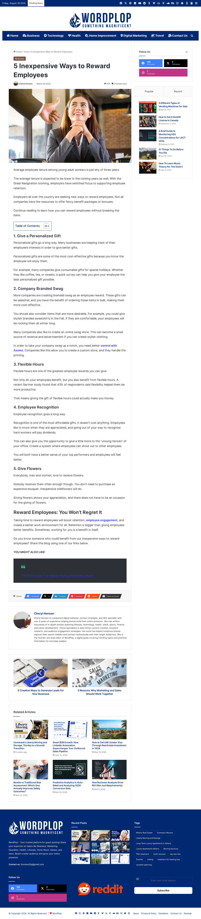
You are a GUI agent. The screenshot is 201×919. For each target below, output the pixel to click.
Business (33, 35)
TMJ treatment (142, 854)
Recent (178, 91)
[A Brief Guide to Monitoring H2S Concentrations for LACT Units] (147, 135)
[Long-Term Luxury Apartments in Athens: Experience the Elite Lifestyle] (100, 835)
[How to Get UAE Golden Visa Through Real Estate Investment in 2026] (109, 729)
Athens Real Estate (144, 832)
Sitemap (188, 913)
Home (14, 35)
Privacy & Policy (148, 913)
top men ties (175, 854)
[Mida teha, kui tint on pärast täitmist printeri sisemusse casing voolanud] (80, 858)
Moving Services (170, 849)
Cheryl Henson (26, 83)
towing (150, 859)
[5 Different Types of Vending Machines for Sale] (147, 107)
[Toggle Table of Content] (44, 226)
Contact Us (179, 35)
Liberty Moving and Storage (148, 838)
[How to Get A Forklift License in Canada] (147, 121)
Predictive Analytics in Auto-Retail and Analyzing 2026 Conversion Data (68, 785)
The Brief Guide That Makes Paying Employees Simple (57, 575)
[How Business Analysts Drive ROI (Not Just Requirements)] (109, 769)
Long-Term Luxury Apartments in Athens (153, 843)
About (136, 913)
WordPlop (57, 913)
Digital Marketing (135, 35)
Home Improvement (102, 35)
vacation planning (144, 865)
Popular (149, 91)
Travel (159, 35)
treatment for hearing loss (169, 859)
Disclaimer (163, 913)
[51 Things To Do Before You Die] (147, 154)
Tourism (139, 859)
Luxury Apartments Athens (147, 849)
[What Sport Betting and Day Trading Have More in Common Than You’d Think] (80, 847)
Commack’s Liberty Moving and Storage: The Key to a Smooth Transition (30, 745)
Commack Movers (165, 832)
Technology (55, 35)
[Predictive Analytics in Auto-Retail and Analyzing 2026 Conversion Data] (70, 769)
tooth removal (159, 854)
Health (76, 35)
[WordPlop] (100, 20)
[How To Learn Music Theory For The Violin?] (147, 168)
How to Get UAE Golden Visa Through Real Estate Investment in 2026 (109, 745)
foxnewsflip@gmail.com (32, 864)
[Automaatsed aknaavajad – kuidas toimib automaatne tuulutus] (100, 858)
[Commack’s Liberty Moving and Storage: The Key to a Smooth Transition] (31, 729)
